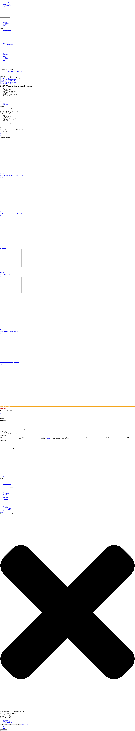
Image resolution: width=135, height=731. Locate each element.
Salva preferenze (17, 724)
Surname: (22, 437)
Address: (65, 437)
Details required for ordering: (29, 429)
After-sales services (8, 64)
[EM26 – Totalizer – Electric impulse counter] (11, 321)
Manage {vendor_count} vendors (8, 721)
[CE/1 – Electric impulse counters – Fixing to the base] (11, 161)
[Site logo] (5, 15)
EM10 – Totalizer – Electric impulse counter (9, 274)
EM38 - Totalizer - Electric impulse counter (7, 80)
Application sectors (8, 63)
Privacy (21, 486)
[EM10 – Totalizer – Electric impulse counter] (11, 266)
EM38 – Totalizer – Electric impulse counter (9, 396)
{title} (4, 726)
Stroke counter (5, 25)
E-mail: (20, 438)
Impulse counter (5, 21)
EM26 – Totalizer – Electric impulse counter (9, 331)
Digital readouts (5, 19)
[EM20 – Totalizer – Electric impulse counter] (11, 292)
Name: (1, 437)
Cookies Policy (25, 486)
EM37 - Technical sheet (4, 133)
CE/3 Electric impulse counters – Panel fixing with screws (12, 213)
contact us (3, 410)
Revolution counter (6, 23)
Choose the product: (3, 420)
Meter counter (5, 22)
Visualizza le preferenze (10, 724)
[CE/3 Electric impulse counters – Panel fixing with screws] (11, 200)
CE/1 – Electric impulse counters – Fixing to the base (11, 175)
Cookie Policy (5, 465)
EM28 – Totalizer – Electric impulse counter (9, 362)
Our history (6, 58)
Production (4, 462)
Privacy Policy (5, 464)
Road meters (5, 24)
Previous (2, 435)
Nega (5, 724)
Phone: (128, 437)
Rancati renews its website (7, 484)
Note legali (17, 486)
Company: (44, 437)
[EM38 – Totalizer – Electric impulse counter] (11, 384)
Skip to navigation (3, 0)
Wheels (4, 26)
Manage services (5, 720)
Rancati (6, 57)
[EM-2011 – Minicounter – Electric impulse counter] (11, 232)
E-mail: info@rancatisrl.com (8, 457)
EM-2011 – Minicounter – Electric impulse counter (11, 246)
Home (1, 78)
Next (5, 435)
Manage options (5, 719)
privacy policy (48, 438)
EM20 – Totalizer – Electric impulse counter (9, 301)
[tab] (4, 103)
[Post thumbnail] (4, 483)
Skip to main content (10, 0)
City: (86, 437)
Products (4, 78)
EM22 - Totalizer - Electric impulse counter (7, 83)
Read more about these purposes (8, 722)
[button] (67, 612)
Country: (107, 437)
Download (2, 135)
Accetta (2, 724)
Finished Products (5, 20)
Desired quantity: (3, 429)
